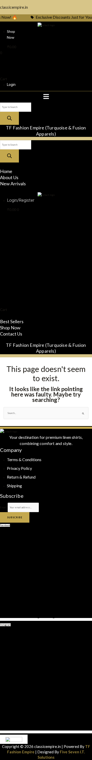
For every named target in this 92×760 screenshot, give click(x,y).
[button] (46, 96)
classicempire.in (14, 7)
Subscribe (14, 517)
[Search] (9, 118)
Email (4, 507)
